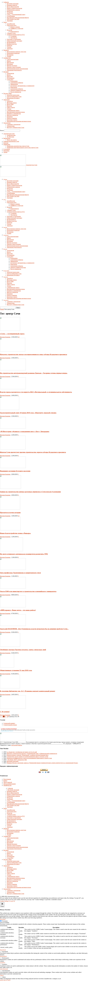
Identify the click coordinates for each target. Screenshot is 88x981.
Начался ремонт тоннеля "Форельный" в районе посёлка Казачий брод (27, 755)
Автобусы (10, 101)
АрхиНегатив (11, 24)
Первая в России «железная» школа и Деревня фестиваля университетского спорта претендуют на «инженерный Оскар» (42, 763)
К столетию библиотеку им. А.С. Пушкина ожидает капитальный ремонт (27, 691)
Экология (9, 48)
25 (5, 716)
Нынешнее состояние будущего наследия (15, 471)
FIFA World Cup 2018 (13, 19)
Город (5, 22)
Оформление (14, 84)
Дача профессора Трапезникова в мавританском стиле (20, 573)
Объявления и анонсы (13, 10)
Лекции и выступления (14, 67)
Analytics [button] (2, 962)
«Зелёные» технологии (13, 124)
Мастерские (10, 62)
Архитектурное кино (13, 95)
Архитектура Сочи (9, 133)
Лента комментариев (9, 784)
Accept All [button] (12, 901)
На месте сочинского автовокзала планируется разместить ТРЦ (24, 554)
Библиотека (6, 138)
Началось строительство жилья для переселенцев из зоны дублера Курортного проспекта (33, 354)
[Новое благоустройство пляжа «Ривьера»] (10, 530)
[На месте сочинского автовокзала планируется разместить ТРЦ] (11, 550)
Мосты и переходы (12, 115)
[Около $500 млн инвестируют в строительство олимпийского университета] (13, 588)
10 (18, 337)
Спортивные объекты (16, 82)
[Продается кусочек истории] (10, 509)
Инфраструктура (12, 44)
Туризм (9, 47)
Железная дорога (12, 102)
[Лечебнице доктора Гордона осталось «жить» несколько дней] (10, 646)
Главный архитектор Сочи (11, 141)
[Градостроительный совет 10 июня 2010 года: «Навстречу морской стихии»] (9, 409)
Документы (13, 37)
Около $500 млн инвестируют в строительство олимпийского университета (28, 591)
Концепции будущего (13, 98)
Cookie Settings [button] (4, 901)
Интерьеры (10, 54)
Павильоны (13, 87)
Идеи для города (12, 140)
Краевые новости (12, 5)
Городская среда (11, 25)
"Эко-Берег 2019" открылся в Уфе (17, 759)
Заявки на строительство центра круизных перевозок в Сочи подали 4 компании (30, 492)
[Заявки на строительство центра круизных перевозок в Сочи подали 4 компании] (10, 488)
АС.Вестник (10, 136)
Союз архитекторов (12, 59)
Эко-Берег (10, 20)
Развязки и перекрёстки (14, 113)
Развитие (9, 45)
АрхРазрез (10, 13)
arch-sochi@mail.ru (16, 745)
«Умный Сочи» (11, 33)
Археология (10, 73)
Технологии (6, 123)
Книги (9, 75)
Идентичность (14, 31)
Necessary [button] (3, 919)
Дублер (9, 109)
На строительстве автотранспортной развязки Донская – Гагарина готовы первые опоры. (33, 373)
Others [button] (2, 975)
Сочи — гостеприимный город (16, 14)
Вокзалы (9, 106)
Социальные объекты (16, 89)
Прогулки (10, 76)
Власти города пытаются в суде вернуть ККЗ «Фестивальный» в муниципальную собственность (36, 392)
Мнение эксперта (12, 65)
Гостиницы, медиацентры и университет (22, 85)
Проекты (6, 50)
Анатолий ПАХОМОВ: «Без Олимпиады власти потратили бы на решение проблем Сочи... (34, 629)
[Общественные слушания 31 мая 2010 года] (7, 667)
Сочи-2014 (10, 79)
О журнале (6, 149)
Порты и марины (12, 118)
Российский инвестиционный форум (18, 17)
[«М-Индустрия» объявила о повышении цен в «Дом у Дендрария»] (13, 428)
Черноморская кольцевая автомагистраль (19, 121)
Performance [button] (3, 956)
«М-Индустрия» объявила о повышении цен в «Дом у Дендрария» (24, 431)
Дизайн (9, 56)
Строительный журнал (10, 725)
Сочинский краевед (9, 723)
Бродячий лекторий (12, 3)
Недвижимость (11, 42)
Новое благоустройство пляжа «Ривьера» (15, 533)
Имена (9, 61)
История (5, 72)
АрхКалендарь (11, 135)
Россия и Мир (7, 93)
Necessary (5, 921)
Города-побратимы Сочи (14, 96)
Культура (9, 30)
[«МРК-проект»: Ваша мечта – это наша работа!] (13, 607)
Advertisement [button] (4, 969)
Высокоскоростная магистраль (16, 112)
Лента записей (7, 782)
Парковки (10, 116)
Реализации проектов (13, 53)
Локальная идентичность (14, 70)
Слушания (13, 36)
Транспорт (6, 99)
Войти (5, 780)
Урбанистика (11, 126)
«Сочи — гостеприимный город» (12, 334)
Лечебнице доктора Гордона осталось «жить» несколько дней (23, 650)
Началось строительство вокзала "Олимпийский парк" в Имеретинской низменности (32, 753)
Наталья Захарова (5, 337)
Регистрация (7, 779)
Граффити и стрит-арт (16, 28)
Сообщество (7, 58)
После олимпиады (15, 92)
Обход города (11, 107)
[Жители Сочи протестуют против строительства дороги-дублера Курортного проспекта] (12, 449)
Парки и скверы (15, 27)
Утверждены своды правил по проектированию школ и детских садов (27, 756)
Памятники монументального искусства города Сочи (22, 147)
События (6, 2)
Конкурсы (10, 11)
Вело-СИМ (10, 104)
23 (2, 716)
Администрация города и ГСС (16, 34)
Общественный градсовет (14, 41)
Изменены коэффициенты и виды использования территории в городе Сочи (29, 758)
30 (7, 716)
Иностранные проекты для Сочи (16, 51)
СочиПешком (11, 16)
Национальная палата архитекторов (17, 68)
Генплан (5, 143)
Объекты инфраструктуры (18, 90)
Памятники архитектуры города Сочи (18, 146)
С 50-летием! (5, 712)
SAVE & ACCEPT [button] (5, 980)
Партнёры (6, 150)
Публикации (10, 78)
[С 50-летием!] (13, 708)
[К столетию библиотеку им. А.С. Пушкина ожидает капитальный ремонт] (10, 688)
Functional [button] (3, 950)
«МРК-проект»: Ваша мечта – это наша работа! (18, 610)
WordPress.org (7, 785)
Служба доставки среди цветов (28, 729)
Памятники (6, 144)
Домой (2, 309)
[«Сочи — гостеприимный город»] (10, 330)
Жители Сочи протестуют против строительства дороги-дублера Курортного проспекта (33, 452)
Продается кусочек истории (10, 512)
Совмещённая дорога (13, 110)
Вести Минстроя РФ (13, 6)
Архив (5, 152)
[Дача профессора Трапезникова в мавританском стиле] (13, 569)
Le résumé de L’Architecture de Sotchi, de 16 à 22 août (22, 752)
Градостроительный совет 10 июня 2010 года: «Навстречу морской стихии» (28, 413)
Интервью (10, 64)
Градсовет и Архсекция (14, 39)
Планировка (14, 81)
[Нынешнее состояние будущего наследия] (13, 467)
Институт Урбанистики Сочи (15, 127)
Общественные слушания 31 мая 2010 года (16, 670)
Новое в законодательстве (14, 8)
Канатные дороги (12, 120)
